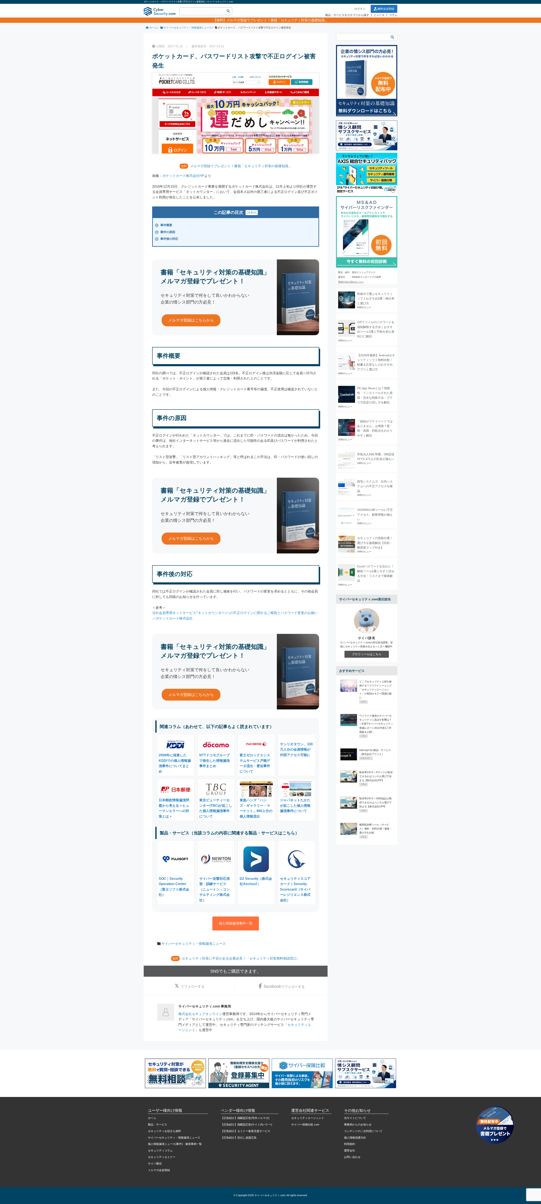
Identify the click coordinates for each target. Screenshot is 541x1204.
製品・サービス (157, 1124)
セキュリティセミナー (161, 1157)
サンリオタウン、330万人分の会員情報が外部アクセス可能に (296, 749)
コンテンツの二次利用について (363, 1131)
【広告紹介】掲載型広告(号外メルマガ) (245, 1118)
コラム (393, 15)
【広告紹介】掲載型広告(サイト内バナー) (246, 1124)
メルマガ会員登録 (159, 1170)
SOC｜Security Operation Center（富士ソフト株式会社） (174, 887)
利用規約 (349, 1144)
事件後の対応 (167, 238)
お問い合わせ (352, 1157)
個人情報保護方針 (355, 1137)
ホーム (152, 1118)
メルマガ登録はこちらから (191, 320)
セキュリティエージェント (307, 1118)
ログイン (359, 8)
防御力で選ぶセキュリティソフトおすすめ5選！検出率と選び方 (375, 298)
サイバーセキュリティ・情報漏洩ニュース (193, 943)
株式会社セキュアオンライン (200, 1014)
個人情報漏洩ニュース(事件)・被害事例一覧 (175, 1144)
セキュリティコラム (160, 1150)
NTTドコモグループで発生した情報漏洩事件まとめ (214, 760)
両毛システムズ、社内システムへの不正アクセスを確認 (375, 486)
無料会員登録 (386, 8)
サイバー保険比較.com (305, 1124)
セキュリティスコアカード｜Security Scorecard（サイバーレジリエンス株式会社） (295, 889)
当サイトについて (355, 1118)
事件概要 (164, 225)
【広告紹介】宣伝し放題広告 (239, 1137)
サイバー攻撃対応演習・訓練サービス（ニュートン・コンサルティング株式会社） (214, 889)
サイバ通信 (155, 1163)
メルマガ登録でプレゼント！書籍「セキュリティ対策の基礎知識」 (277, 20)
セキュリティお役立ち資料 (164, 1131)
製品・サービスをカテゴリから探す (347, 15)
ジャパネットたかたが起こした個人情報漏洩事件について (295, 805)
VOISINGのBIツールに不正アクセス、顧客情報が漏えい (375, 514)
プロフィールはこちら (366, 654)
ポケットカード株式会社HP (183, 176)
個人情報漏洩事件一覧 (236, 923)
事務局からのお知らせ (358, 1124)
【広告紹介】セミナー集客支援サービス (245, 1131)
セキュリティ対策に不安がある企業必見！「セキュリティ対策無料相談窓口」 (241, 958)
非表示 (251, 212)
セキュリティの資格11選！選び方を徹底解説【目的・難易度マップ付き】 (375, 542)
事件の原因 (165, 232)
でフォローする (193, 986)
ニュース (379, 15)
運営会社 (349, 1150)
